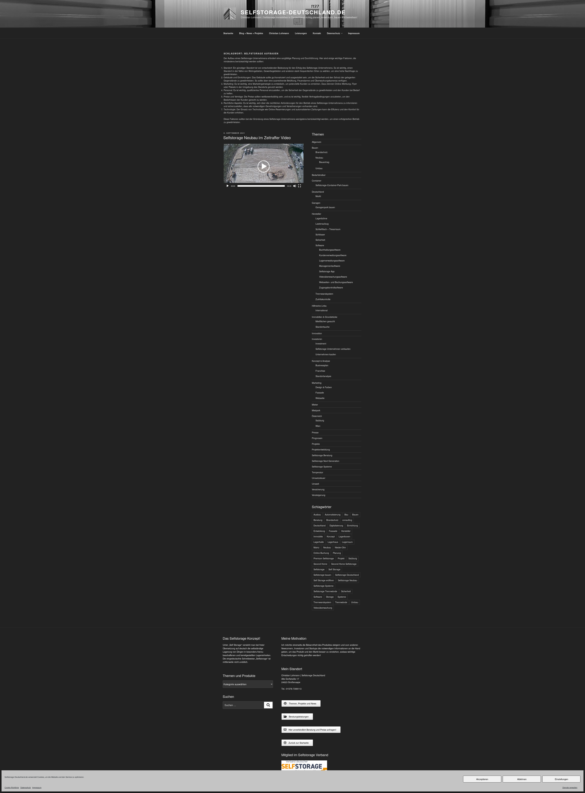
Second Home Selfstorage (343, 563)
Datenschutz (25, 787)
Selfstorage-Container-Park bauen (332, 185)
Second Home (320, 563)
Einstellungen (561, 779)
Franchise (320, 370)
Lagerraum (347, 541)
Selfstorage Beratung (322, 455)
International (322, 310)
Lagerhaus (333, 541)
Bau (346, 514)
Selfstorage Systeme (322, 466)
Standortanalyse (323, 376)
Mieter (315, 404)
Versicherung (318, 489)
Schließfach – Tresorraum (328, 229)
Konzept (331, 536)
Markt (318, 196)
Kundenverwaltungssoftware (332, 255)
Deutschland (318, 191)
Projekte (316, 443)
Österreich (317, 416)
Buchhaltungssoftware (329, 249)
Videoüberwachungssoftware (333, 276)
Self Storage (334, 569)
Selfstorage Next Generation (325, 460)
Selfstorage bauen (322, 574)
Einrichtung (352, 525)
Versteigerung (318, 495)
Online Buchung (321, 552)
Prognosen (317, 438)
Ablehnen (521, 779)
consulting (347, 520)
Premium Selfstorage (324, 558)
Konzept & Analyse (321, 360)
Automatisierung (332, 514)
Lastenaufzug (322, 223)
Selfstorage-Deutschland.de (293, 12)
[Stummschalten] (294, 185)
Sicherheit (320, 239)
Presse (315, 432)
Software (320, 245)
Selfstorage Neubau (347, 580)
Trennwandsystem (324, 293)
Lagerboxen (344, 536)
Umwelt (315, 483)
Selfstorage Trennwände (325, 591)
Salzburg (320, 420)
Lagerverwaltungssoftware (332, 260)
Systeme (342, 596)
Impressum (36, 787)
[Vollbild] (299, 185)
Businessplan (322, 365)
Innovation (317, 333)
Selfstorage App (327, 271)
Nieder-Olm (340, 547)
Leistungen (301, 33)
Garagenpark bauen (325, 207)
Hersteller (316, 213)
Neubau (319, 157)
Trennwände (341, 602)
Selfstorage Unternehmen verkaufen (333, 348)
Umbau (319, 168)
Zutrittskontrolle (323, 299)
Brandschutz (322, 152)
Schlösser (320, 234)
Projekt (341, 558)
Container (316, 180)
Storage (330, 596)
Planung (337, 552)
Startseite (228, 33)
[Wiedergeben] (227, 185)
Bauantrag (324, 162)
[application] (263, 166)
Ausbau (317, 514)
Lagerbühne (321, 218)
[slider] (261, 186)
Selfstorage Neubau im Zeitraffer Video (257, 137)
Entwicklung (319, 530)
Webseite (320, 398)
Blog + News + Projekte (251, 33)
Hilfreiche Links (319, 305)
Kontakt (317, 33)
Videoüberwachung (323, 607)
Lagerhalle (319, 541)
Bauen (315, 147)
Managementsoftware (329, 265)
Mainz (316, 547)
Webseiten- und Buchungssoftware (336, 282)
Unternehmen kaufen (326, 354)
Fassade (320, 392)
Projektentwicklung (321, 449)
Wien (318, 425)
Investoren (317, 338)
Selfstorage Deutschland (347, 574)
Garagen (316, 202)
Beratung (318, 520)
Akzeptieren (482, 779)
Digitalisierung (336, 525)
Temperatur (317, 472)
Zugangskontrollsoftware (331, 287)
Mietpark (316, 410)
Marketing (316, 382)
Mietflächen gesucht (325, 321)
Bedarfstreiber (319, 174)
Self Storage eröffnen (324, 580)
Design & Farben (324, 387)
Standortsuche (323, 326)
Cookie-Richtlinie (12, 787)
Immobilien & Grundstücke (324, 316)
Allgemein (316, 141)
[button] (263, 166)
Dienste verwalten (569, 787)
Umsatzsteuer (318, 477)
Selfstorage (319, 569)
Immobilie (318, 536)
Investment (321, 343)
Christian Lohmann (279, 33)
